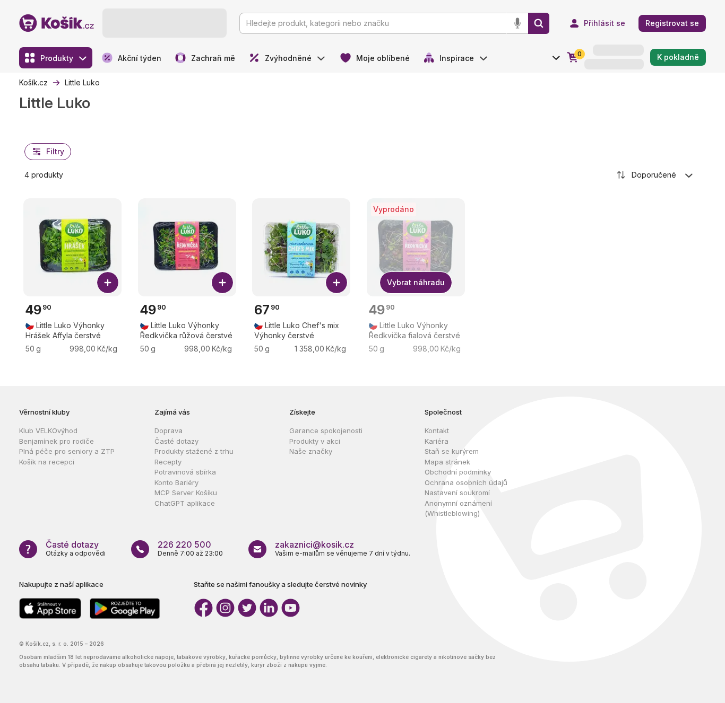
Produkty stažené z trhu (194, 451)
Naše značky (310, 451)
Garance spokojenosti (325, 430)
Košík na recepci (46, 462)
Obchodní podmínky (458, 472)
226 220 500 (184, 544)
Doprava (168, 430)
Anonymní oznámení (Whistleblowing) (458, 508)
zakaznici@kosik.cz (314, 544)
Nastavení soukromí (457, 492)
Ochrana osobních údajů (466, 482)
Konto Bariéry (176, 482)
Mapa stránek (447, 462)
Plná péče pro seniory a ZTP (67, 451)
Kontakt (437, 430)
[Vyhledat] (538, 23)
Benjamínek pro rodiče (56, 441)
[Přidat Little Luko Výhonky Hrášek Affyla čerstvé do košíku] (107, 282)
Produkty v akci (314, 441)
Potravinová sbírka (185, 472)
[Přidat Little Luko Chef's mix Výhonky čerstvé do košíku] (336, 282)
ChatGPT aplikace (184, 503)
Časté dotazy (176, 441)
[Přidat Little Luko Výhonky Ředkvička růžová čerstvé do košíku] (222, 282)
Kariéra (436, 441)
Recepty (168, 462)
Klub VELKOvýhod (48, 430)
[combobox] (655, 175)
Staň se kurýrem (452, 451)
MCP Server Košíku (185, 492)
